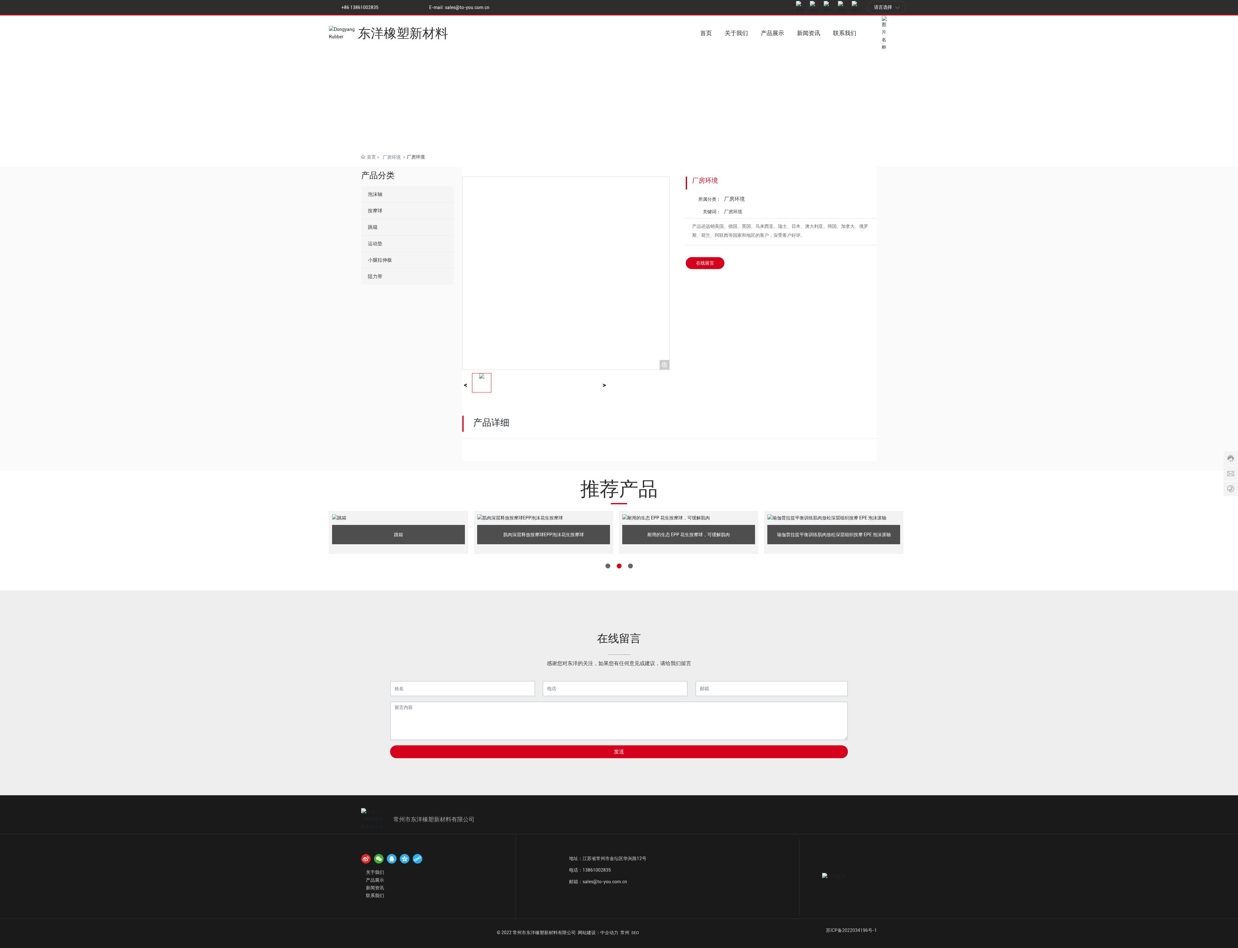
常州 (624, 932)
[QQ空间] (404, 859)
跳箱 (398, 534)
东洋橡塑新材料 (403, 33)
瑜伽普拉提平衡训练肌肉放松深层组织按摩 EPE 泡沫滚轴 (834, 534)
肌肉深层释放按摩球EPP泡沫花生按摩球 (543, 534)
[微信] (379, 859)
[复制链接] (417, 859)
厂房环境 (392, 157)
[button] (607, 566)
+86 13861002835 (359, 7)
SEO (635, 932)
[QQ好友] (392, 859)
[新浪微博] (366, 859)
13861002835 (597, 870)
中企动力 (609, 932)
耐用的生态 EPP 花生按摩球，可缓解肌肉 (688, 534)
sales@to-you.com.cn (467, 7)
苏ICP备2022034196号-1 (851, 930)
